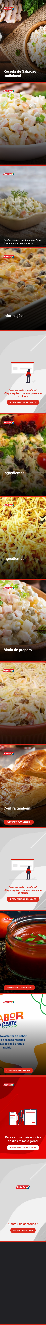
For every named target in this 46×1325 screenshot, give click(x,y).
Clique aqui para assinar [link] (18, 1070)
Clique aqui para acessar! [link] (18, 822)
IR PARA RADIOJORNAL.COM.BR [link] (23, 402)
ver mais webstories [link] (23, 1230)
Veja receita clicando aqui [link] (19, 988)
